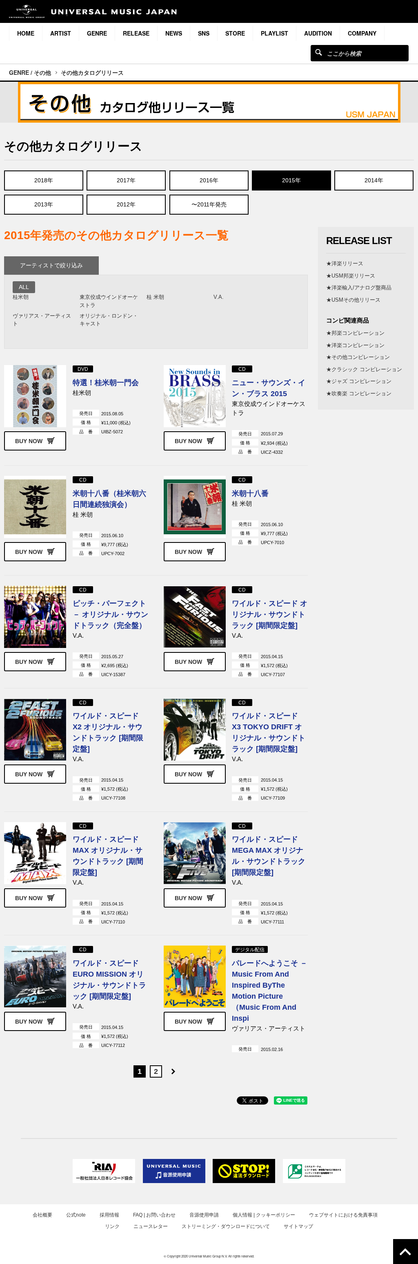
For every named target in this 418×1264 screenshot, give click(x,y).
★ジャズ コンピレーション (358, 381)
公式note (76, 1214)
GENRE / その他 (30, 72)
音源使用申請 (204, 1214)
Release (136, 33)
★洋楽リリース (344, 263)
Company (362, 33)
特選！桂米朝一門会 (106, 383)
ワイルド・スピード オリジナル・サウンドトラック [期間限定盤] (269, 614)
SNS (203, 33)
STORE (235, 33)
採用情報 (109, 1214)
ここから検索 (318, 52)
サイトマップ (298, 1226)
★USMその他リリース (353, 300)
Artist (60, 33)
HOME (25, 33)
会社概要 (42, 1214)
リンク (112, 1226)
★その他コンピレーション (358, 357)
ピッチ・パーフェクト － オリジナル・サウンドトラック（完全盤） (110, 614)
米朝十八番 (250, 493)
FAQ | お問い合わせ (154, 1214)
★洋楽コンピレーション (355, 345)
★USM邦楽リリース (350, 276)
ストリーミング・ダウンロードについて (226, 1226)
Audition (318, 33)
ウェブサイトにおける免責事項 (343, 1214)
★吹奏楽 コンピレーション (358, 393)
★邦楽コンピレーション (355, 333)
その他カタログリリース (92, 72)
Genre (97, 33)
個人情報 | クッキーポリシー (264, 1214)
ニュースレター (150, 1226)
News (173, 33)
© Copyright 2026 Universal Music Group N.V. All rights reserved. (209, 1256)
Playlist (274, 33)
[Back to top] (405, 1251)
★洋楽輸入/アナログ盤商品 (358, 288)
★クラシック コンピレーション (364, 369)
